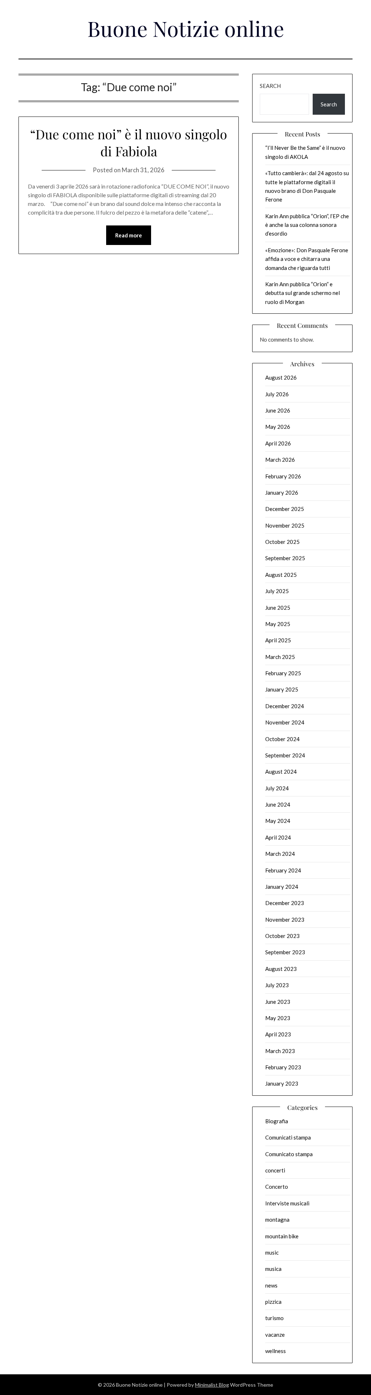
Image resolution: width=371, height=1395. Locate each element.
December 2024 (284, 706)
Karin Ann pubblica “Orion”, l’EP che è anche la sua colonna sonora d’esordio (307, 225)
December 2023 (284, 903)
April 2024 (278, 837)
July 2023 (277, 985)
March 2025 (280, 657)
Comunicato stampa (289, 1154)
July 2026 (277, 394)
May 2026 (277, 426)
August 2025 (281, 574)
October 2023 (282, 936)
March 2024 (280, 853)
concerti (275, 1170)
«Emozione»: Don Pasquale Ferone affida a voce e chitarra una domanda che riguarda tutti (306, 259)
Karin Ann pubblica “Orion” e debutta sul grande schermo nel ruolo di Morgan (302, 293)
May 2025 (277, 624)
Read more (128, 235)
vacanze (275, 1334)
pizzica (273, 1301)
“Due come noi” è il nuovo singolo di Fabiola (128, 142)
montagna (277, 1219)
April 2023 (278, 1034)
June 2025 (277, 607)
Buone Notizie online (185, 28)
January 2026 (281, 492)
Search (270, 86)
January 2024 (281, 886)
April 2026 (278, 443)
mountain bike (282, 1236)
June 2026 (277, 410)
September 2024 (285, 755)
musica (273, 1268)
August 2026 (281, 377)
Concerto (276, 1186)
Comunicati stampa (288, 1137)
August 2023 (281, 968)
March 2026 (280, 459)
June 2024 (277, 804)
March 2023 (280, 1051)
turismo (274, 1318)
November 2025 (284, 525)
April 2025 (278, 640)
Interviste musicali (287, 1203)
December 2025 (284, 509)
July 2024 (277, 788)
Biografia (276, 1121)
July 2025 (277, 591)
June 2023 (277, 1001)
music (272, 1252)
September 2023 (285, 952)
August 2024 (281, 771)
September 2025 (285, 558)
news (271, 1285)
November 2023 (284, 919)
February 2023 (283, 1067)
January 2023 (281, 1083)
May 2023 (277, 1018)
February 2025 (283, 673)
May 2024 (277, 820)
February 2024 (283, 870)
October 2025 (282, 541)
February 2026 (283, 476)
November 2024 (284, 722)
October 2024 (282, 739)
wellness (275, 1351)
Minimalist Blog (212, 1385)
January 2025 (281, 689)
